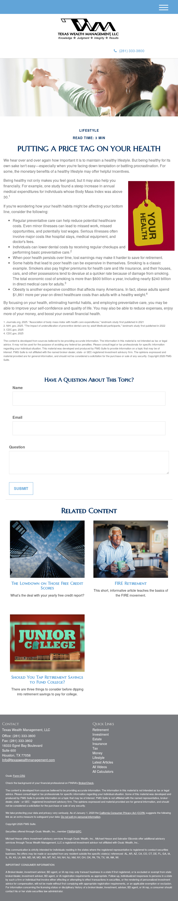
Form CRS (19, 775)
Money (97, 753)
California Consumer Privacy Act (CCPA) (122, 813)
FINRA (71, 831)
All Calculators (102, 771)
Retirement (100, 729)
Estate (97, 739)
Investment (100, 734)
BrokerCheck (86, 783)
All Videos (99, 766)
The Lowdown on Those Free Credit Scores (47, 586)
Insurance (99, 743)
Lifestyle (98, 757)
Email (17, 417)
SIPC (78, 831)
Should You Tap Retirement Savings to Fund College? (47, 679)
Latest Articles (102, 762)
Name (18, 387)
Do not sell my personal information (80, 816)
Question (17, 447)
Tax (95, 748)
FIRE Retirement (131, 583)
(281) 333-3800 (131, 50)
